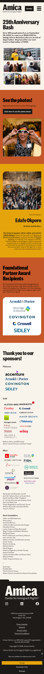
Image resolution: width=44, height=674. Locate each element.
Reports (22, 627)
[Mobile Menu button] (38, 8)
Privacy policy (22, 630)
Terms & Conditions (22, 633)
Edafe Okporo (9, 235)
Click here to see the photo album (17, 111)
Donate (29, 8)
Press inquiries (22, 624)
